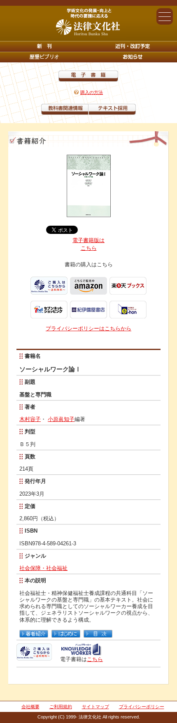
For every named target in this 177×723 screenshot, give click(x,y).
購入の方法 (91, 92)
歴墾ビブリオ (44, 57)
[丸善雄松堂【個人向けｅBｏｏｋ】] (81, 653)
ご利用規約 (60, 706)
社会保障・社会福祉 (43, 568)
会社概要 (30, 706)
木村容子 (30, 419)
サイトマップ (95, 706)
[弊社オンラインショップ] (34, 657)
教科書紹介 (112, 109)
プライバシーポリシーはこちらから (88, 328)
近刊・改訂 (132, 46)
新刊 (44, 46)
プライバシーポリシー (141, 706)
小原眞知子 (61, 419)
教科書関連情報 (64, 109)
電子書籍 (88, 76)
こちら (95, 659)
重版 (132, 57)
